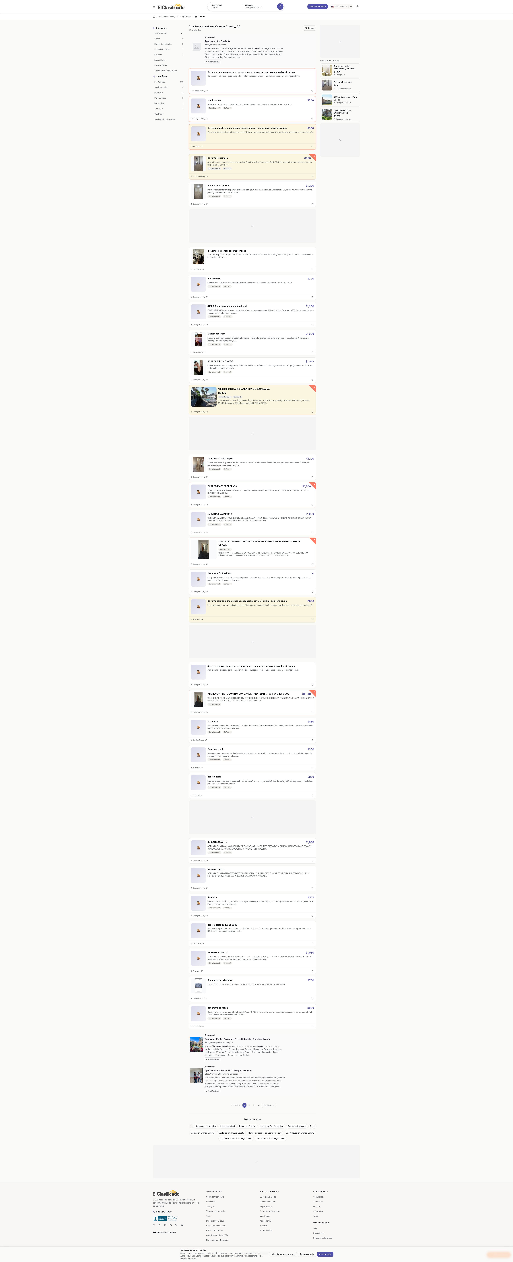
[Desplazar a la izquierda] (191, 1126)
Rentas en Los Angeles (206, 1126)
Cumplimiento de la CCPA (217, 1235)
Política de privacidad (215, 1225)
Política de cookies (214, 1230)
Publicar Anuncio (318, 6)
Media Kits (210, 1201)
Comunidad (318, 1197)
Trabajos (210, 1206)
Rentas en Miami (227, 1126)
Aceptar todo (325, 1254)
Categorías (318, 1211)
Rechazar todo (307, 1254)
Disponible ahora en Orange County (236, 1138)
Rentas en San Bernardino (272, 1126)
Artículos (317, 1206)
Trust (208, 1216)
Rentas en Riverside (297, 1126)
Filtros (311, 28)
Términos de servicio (215, 1211)
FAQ (315, 1228)
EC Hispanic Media (268, 1197)
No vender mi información (217, 1240)
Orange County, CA (170, 16)
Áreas (315, 1216)
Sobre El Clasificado (215, 1197)
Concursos (318, 1201)
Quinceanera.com (267, 1201)
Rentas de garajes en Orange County (264, 1133)
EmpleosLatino (266, 1206)
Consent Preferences (322, 1238)
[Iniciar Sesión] (357, 6)
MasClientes (265, 1216)
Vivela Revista (266, 1230)
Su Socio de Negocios (270, 1211)
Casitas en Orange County (202, 1133)
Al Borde (263, 1225)
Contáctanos (318, 1233)
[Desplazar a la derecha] (314, 1126)
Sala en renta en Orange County (270, 1138)
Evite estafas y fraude (216, 1221)
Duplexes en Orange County (231, 1133)
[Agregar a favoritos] (312, 90)
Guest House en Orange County (300, 1133)
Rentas (188, 16)
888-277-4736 (164, 1211)
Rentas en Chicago (247, 1126)
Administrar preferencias (283, 1254)
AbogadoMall (265, 1221)
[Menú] (154, 6)
